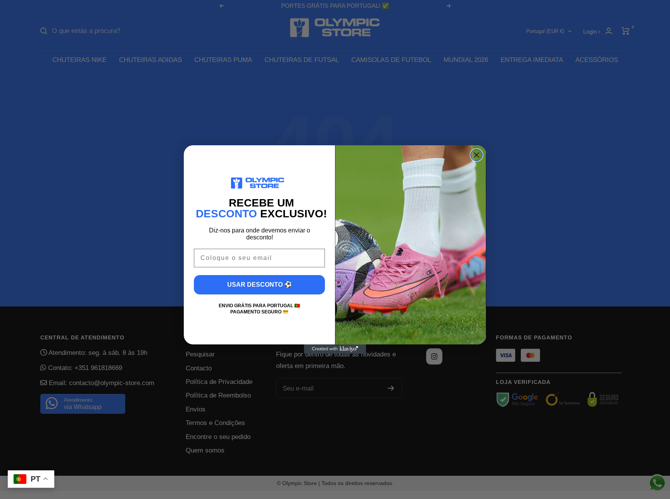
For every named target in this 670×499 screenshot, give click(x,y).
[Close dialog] (476, 155)
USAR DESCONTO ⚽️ (259, 284)
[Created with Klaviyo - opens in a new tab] (335, 349)
